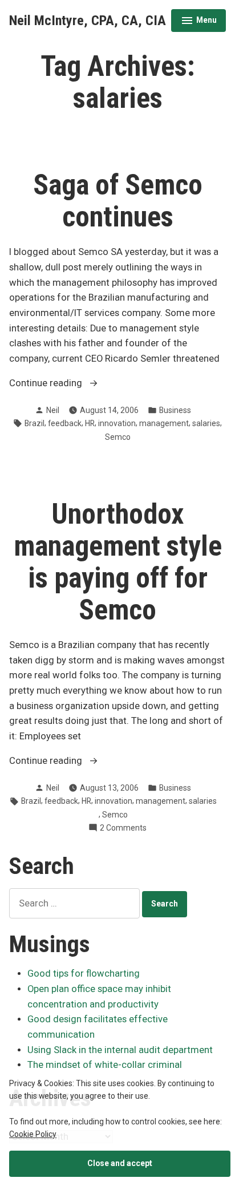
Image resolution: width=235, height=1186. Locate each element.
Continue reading (69, 384)
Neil (52, 410)
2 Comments (123, 828)
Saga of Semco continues (117, 200)
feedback (65, 423)
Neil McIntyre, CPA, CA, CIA (87, 21)
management (164, 423)
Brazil (34, 423)
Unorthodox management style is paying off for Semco (118, 561)
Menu (198, 21)
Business (175, 410)
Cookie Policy (32, 1134)
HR (90, 423)
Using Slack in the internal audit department (120, 1050)
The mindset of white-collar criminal (104, 1064)
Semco (118, 437)
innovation (117, 423)
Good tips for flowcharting (83, 973)
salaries (206, 423)
